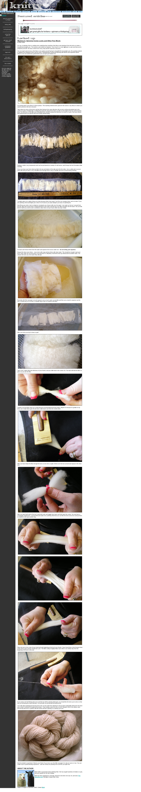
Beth (43, 787)
